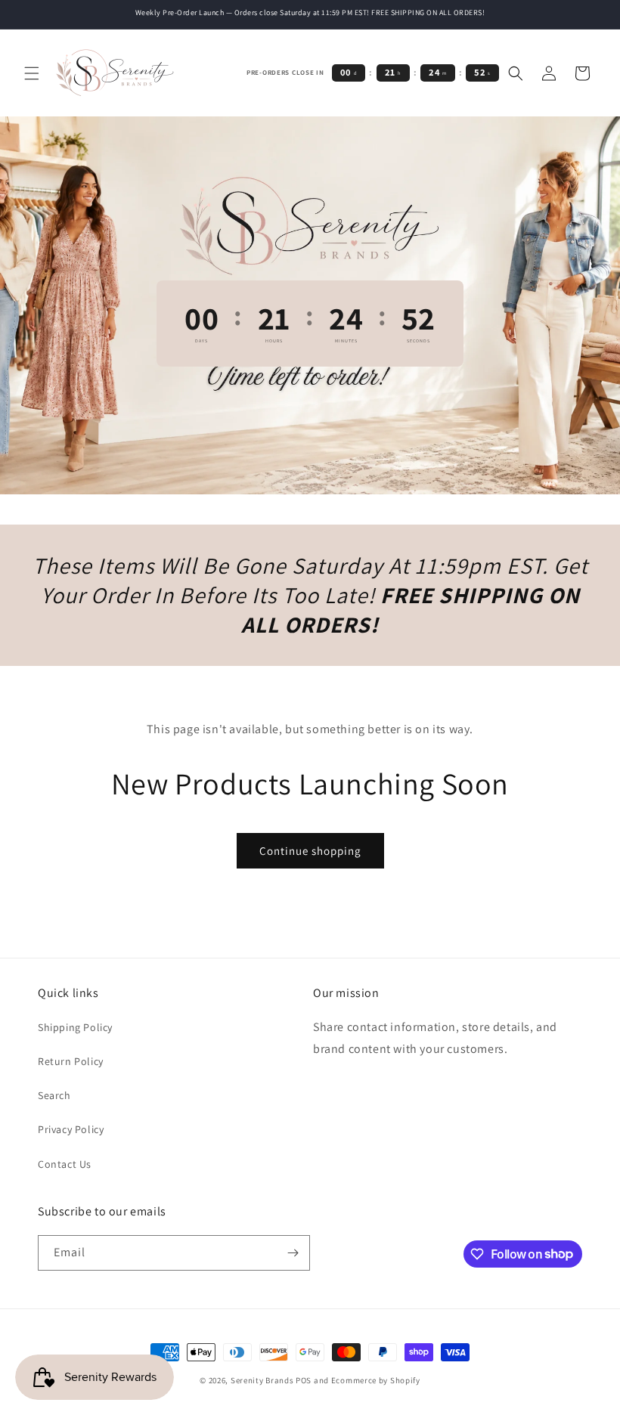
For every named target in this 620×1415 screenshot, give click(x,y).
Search (54, 1095)
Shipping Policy (75, 1027)
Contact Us (64, 1164)
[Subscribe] (292, 1253)
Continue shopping (310, 851)
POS (304, 1380)
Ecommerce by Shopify (375, 1380)
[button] (31, 73)
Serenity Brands (262, 1380)
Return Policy (71, 1061)
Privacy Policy (71, 1129)
